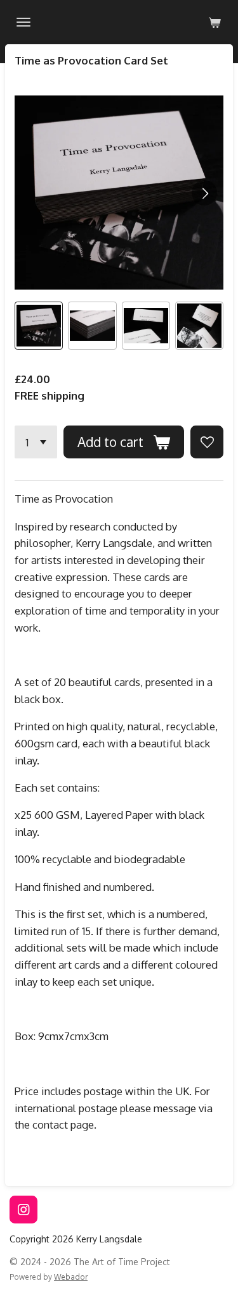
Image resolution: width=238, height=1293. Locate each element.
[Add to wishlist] (206, 442)
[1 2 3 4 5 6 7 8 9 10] (36, 442)
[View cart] (214, 22)
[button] (39, 326)
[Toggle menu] (23, 22)
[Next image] (204, 192)
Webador (71, 1277)
